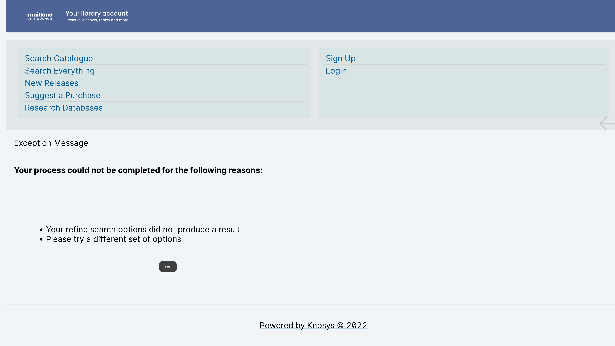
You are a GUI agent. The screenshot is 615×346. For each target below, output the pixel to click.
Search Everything (60, 70)
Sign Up (341, 58)
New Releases (51, 83)
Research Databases (64, 107)
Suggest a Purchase (63, 95)
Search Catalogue (59, 58)
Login (336, 70)
